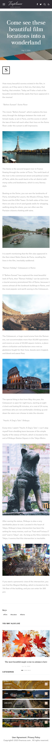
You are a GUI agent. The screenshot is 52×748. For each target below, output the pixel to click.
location (14, 614)
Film (5, 614)
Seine (23, 614)
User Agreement (19, 737)
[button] (49, 4)
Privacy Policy (34, 737)
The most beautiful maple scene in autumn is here (26, 662)
